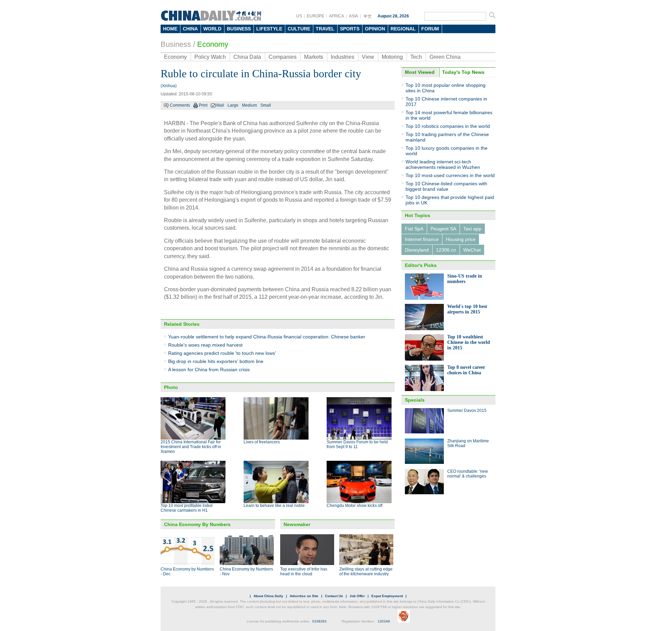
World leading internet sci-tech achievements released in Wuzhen (443, 164)
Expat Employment (387, 596)
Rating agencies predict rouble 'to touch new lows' (222, 353)
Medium (249, 105)
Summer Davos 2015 (467, 410)
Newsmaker (297, 524)
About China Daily (268, 596)
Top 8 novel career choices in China (466, 370)
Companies (283, 57)
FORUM (430, 28)
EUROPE (315, 16)
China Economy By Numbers (197, 524)
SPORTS (349, 28)
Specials (415, 400)
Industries (342, 57)
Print (203, 105)
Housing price (461, 239)
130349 (384, 621)
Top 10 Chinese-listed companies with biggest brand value (446, 186)
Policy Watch (210, 57)
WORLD (212, 28)
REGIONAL (403, 28)
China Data (247, 57)
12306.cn (446, 250)
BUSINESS (239, 28)
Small (265, 105)
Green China (445, 57)
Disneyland (417, 250)
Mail (220, 105)
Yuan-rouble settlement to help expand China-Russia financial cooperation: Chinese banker (266, 336)
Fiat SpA (414, 228)
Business (176, 44)
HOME (170, 28)
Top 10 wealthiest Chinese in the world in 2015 (468, 342)
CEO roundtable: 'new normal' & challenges (467, 474)
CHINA (190, 28)
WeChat (472, 250)
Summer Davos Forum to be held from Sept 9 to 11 (357, 444)
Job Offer (357, 596)
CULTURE (299, 28)
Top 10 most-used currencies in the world (450, 175)
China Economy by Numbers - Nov (246, 571)
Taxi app (472, 228)
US (299, 16)
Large (233, 105)
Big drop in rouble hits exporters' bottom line (215, 361)
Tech (416, 57)
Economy (212, 44)
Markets (313, 57)
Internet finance (422, 239)
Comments (180, 105)
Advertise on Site (304, 596)
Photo (171, 387)
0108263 (319, 621)
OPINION (375, 28)
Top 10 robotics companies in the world (448, 126)
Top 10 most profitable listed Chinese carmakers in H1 (187, 508)
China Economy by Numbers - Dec (187, 571)
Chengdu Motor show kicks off (354, 505)
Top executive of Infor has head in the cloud (303, 571)
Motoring (392, 57)
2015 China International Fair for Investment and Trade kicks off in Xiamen (191, 447)
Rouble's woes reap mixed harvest (205, 345)
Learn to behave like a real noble (274, 505)
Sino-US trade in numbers (464, 278)
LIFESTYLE (269, 28)
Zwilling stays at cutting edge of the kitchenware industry (366, 571)
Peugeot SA (443, 228)
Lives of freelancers (262, 442)
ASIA (353, 16)
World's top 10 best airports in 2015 (467, 309)
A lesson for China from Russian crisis (209, 369)
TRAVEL (325, 28)
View (368, 57)
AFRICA (336, 16)
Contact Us (334, 596)
